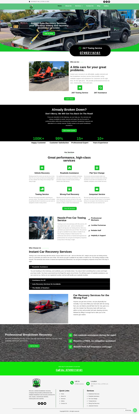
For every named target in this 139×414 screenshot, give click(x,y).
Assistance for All (38, 280)
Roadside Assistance (40, 267)
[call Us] (72, 382)
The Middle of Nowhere (40, 288)
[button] (69, 98)
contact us (90, 6)
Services (78, 6)
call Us (77, 381)
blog (98, 6)
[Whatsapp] (135, 410)
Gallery (106, 6)
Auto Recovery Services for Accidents (46, 284)
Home (60, 6)
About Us (68, 6)
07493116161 (90, 53)
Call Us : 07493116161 (69, 370)
